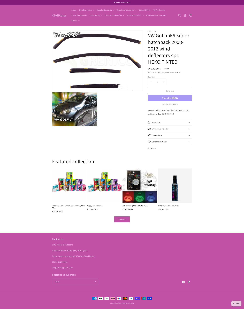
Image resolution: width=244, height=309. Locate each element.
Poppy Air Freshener (94, 206)
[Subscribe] (95, 282)
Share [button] (153, 148)
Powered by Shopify (128, 303)
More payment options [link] (170, 104)
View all (122, 219)
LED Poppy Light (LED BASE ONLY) (135, 206)
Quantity (151, 77)
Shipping (161, 72)
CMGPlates (118, 303)
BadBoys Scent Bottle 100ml (168, 206)
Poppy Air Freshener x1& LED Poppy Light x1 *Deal (68, 207)
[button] (86, 10)
